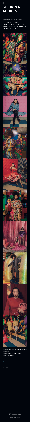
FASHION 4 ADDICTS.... (11, 9)
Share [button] (4, 361)
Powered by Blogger (16, 414)
